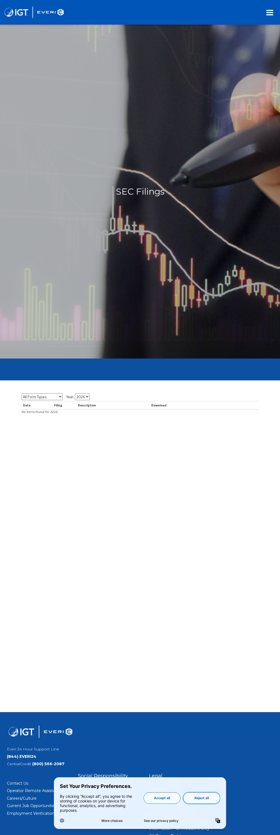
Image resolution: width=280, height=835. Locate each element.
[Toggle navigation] (269, 12)
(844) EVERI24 (21, 756)
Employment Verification (31, 813)
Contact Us (17, 783)
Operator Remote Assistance (34, 790)
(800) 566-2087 (48, 763)
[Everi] (34, 12)
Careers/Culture (22, 798)
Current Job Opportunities (32, 805)
